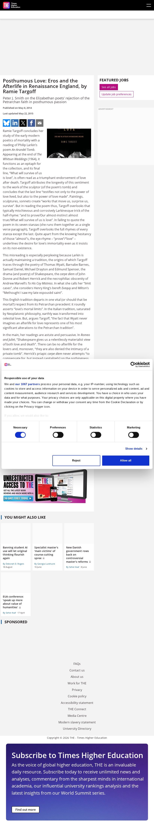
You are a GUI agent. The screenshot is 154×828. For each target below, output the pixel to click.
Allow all (125, 460)
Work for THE (77, 683)
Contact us (77, 670)
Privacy (77, 690)
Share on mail (39, 123)
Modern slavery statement (77, 722)
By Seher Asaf (72, 567)
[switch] (58, 435)
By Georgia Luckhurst (44, 563)
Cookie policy (77, 696)
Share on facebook (31, 123)
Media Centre (77, 716)
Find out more (25, 810)
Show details (133, 448)
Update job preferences (116, 94)
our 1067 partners (27, 384)
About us (77, 677)
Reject (76, 460)
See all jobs (109, 87)
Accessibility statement (77, 703)
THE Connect (77, 709)
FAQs (77, 664)
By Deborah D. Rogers (13, 563)
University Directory (77, 729)
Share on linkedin (15, 123)
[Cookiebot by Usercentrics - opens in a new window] (133, 364)
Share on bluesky (6, 123)
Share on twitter (23, 123)
